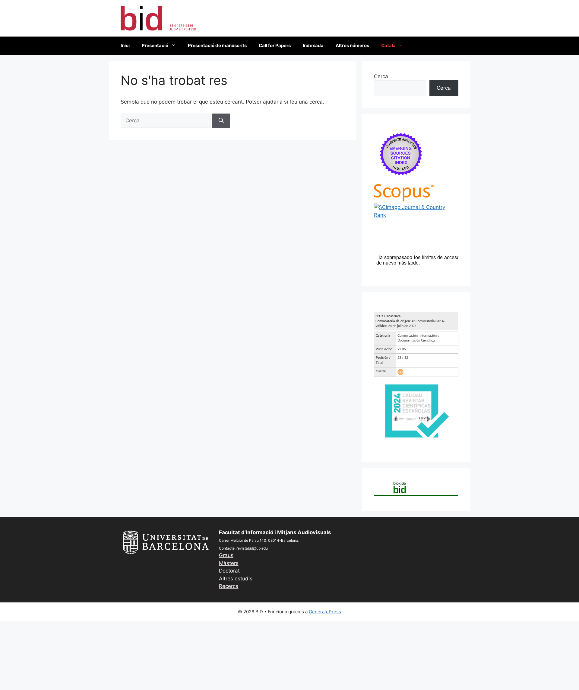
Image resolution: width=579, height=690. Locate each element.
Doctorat (229, 571)
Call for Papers (275, 45)
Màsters (229, 563)
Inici (125, 45)
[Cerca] (221, 121)
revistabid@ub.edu (252, 548)
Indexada (313, 45)
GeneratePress (325, 612)
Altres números (352, 45)
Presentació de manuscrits (217, 45)
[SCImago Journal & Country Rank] (416, 215)
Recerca (229, 586)
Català (388, 45)
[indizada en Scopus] (404, 200)
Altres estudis (235, 579)
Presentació (155, 45)
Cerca (381, 76)
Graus (226, 555)
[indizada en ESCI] (401, 180)
